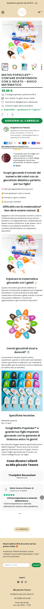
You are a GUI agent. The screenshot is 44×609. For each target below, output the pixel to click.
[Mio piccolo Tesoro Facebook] (18, 582)
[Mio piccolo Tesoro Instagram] (25, 582)
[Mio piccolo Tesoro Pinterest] (22, 582)
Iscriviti (36, 565)
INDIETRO (23, 529)
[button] (2, 497)
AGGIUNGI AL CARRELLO (22, 120)
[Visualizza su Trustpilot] (6, 489)
